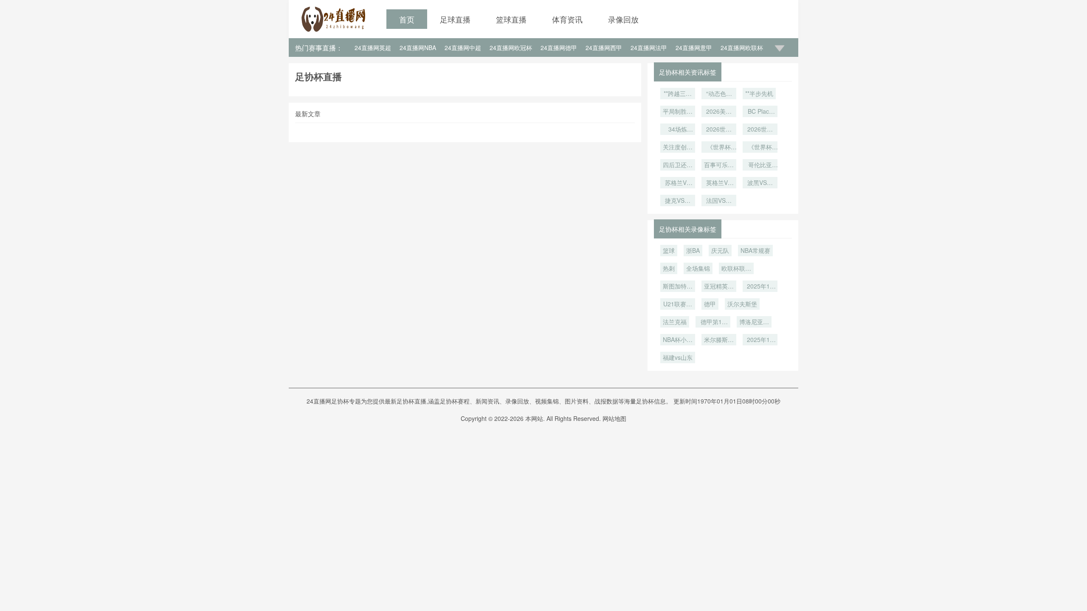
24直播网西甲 (604, 47)
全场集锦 (698, 268)
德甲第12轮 (713, 322)
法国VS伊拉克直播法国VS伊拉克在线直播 (719, 201)
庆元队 (720, 250)
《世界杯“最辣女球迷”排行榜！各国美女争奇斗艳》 (760, 148)
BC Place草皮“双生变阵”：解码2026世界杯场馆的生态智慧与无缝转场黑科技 (760, 112)
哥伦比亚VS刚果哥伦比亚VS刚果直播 (760, 165)
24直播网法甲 (649, 47)
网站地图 (614, 418)
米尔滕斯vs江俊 (719, 340)
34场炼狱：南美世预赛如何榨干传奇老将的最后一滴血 (678, 130)
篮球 (669, 250)
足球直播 (455, 19)
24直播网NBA (418, 47)
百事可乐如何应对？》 (719, 165)
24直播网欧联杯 (742, 47)
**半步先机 (759, 93)
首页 (406, 19)
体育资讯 (567, 19)
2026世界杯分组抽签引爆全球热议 (760, 130)
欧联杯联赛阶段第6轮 (736, 269)
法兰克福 (675, 321)
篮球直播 (511, 19)
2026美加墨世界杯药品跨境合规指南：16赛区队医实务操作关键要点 (719, 112)
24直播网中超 (463, 47)
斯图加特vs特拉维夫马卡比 (678, 287)
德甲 (710, 304)
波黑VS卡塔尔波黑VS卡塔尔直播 (760, 183)
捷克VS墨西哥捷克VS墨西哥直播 (677, 201)
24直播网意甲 (694, 47)
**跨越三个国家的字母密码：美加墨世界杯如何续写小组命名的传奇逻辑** (678, 94)
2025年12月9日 (760, 287)
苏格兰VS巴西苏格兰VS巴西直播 (678, 183)
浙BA (693, 250)
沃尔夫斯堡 (742, 304)
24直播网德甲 (559, 47)
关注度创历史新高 (678, 148)
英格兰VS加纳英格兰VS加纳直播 (719, 183)
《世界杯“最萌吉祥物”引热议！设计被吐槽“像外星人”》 (719, 148)
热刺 (669, 268)
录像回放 (623, 19)
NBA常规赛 (755, 250)
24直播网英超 (373, 47)
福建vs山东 (678, 357)
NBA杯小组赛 (678, 340)
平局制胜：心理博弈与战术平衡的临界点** (678, 112)
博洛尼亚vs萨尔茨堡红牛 (754, 322)
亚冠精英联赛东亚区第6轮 (719, 287)
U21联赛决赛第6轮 (677, 305)
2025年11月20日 (760, 340)
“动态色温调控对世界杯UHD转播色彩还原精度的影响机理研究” (719, 94)
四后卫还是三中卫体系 (678, 165)
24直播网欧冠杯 (511, 47)
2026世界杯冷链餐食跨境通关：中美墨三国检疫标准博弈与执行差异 (719, 130)
